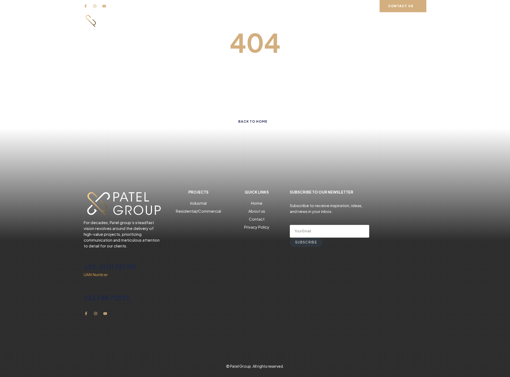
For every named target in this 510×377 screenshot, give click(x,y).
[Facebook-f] (85, 6)
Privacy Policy (256, 226)
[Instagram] (95, 6)
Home (256, 202)
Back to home (252, 121)
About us (256, 210)
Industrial (198, 202)
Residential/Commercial (198, 210)
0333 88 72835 (106, 298)
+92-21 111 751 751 (110, 267)
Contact (257, 218)
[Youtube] (104, 6)
